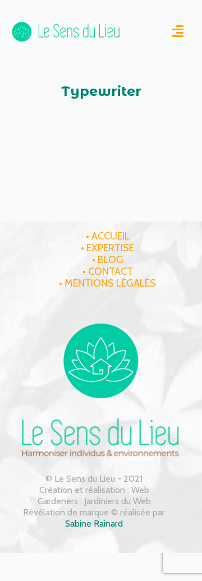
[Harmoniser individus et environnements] (66, 31)
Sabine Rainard (94, 523)
